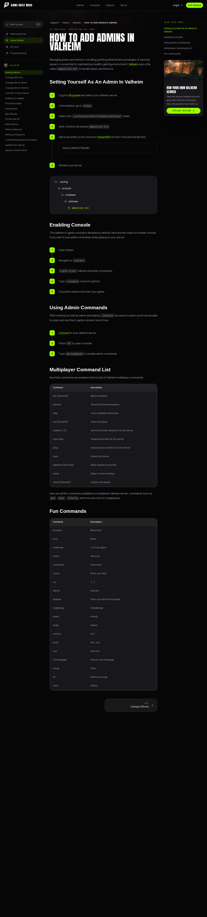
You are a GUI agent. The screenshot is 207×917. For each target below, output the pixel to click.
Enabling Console (70, 224)
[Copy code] (152, 147)
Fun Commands (68, 511)
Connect (64, 333)
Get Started (194, 5)
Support (110, 5)
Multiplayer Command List (80, 369)
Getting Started (18, 33)
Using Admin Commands (78, 307)
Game (65, 22)
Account (14, 46)
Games (80, 5)
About (123, 5)
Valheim (77, 22)
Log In (176, 5)
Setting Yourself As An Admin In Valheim (96, 82)
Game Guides (16, 40)
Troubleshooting (18, 53)
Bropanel (74, 95)
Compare (95, 5)
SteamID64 (104, 137)
